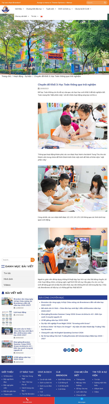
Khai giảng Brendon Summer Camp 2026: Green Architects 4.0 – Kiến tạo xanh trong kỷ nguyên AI (23, 346)
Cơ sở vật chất (45, 379)
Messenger (81, 402)
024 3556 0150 (27, 402)
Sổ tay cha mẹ (81, 388)
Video (96, 392)
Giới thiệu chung (64, 379)
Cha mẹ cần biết (21, 16)
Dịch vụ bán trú (46, 383)
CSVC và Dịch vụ (64, 9)
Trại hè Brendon (28, 394)
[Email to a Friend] (73, 350)
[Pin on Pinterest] (76, 350)
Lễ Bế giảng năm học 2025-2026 (22, 358)
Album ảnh (98, 388)
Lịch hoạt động (20, 312)
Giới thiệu (18, 9)
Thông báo (80, 379)
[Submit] (105, 3)
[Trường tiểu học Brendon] (6, 9)
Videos (7, 285)
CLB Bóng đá (63, 386)
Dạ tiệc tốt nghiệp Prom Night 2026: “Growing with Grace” (65, 323)
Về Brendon (8, 376)
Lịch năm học (81, 392)
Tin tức (33, 16)
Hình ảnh (8, 279)
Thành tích (8, 394)
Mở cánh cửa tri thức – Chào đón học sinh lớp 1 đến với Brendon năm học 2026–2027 (23, 332)
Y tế (41, 392)
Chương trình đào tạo (34, 9)
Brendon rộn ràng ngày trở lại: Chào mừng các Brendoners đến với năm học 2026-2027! (23, 302)
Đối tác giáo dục (10, 391)
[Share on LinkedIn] (80, 350)
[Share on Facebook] (65, 350)
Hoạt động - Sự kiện (22, 76)
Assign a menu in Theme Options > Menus (54, 2)
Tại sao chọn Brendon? (11, 2)
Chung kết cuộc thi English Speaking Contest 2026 (62, 333)
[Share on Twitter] (69, 350)
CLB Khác (62, 389)
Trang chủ (6, 76)
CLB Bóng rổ (63, 383)
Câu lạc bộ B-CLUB (82, 9)
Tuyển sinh (50, 9)
